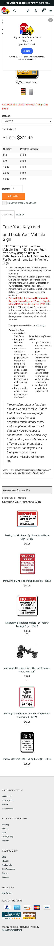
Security (5, 841)
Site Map (5, 873)
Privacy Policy (7, 837)
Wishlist (5, 804)
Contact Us (6, 796)
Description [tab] (7, 214)
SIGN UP (27, 51)
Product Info (7, 865)
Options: (6, 116)
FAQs (4, 833)
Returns (5, 829)
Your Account (7, 808)
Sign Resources (8, 869)
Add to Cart (13, 196)
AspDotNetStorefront (12, 930)
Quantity (6, 189)
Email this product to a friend (21, 203)
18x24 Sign (40, 325)
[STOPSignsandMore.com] (6, 10)
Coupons (5, 877)
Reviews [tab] (20, 214)
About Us (5, 861)
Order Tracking (8, 800)
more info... (44, 2)
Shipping (5, 825)
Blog (4, 857)
